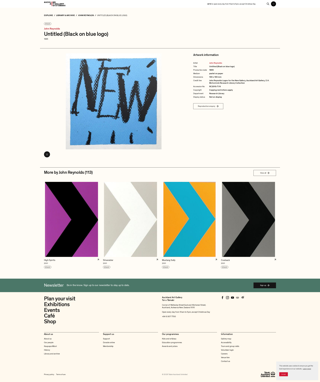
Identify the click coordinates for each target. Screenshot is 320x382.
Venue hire (225, 357)
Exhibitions (57, 304)
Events (52, 310)
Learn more (307, 369)
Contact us (225, 361)
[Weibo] (242, 297)
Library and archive (52, 353)
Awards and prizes (170, 346)
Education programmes (172, 342)
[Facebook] (222, 297)
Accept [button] (283, 374)
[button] (71, 225)
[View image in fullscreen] (47, 154)
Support (106, 338)
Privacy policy (49, 374)
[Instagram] (227, 297)
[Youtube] (232, 297)
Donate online (109, 342)
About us (48, 338)
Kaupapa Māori (50, 346)
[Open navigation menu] (273, 3)
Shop (50, 321)
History (47, 350)
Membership (108, 346)
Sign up (263, 285)
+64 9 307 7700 (169, 316)
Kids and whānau (169, 338)
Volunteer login (227, 350)
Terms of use (61, 374)
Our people (49, 342)
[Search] (268, 3)
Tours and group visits (230, 346)
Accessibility (226, 342)
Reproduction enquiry (206, 106)
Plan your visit (59, 298)
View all (263, 173)
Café (49, 315)
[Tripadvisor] (237, 297)
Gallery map (226, 338)
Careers (224, 353)
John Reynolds (52, 28)
